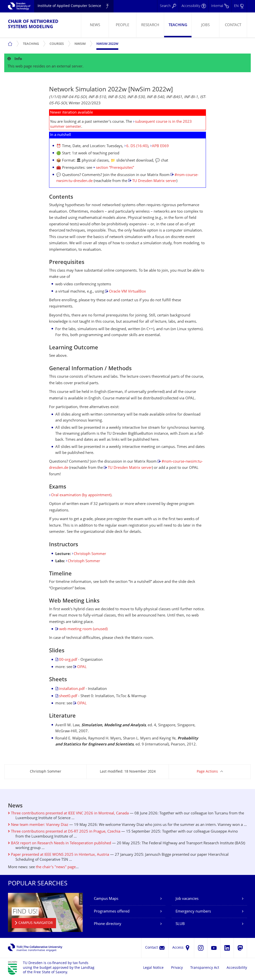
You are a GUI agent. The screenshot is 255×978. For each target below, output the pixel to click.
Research (150, 25)
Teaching (178, 25)
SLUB (180, 924)
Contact (233, 25)
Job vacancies (187, 899)
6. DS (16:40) (137, 146)
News (95, 25)
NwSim (81, 42)
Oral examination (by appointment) (81, 495)
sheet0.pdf (68, 696)
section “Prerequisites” (115, 168)
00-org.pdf (68, 660)
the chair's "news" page (56, 867)
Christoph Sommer (90, 554)
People (122, 25)
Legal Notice (153, 968)
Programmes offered (111, 912)
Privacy (177, 968)
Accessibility (237, 968)
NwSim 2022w (107, 44)
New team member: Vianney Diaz (39, 825)
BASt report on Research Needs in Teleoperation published (60, 843)
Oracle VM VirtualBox (127, 292)
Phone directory (107, 924)
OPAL (82, 667)
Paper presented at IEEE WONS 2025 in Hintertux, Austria (59, 855)
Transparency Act (204, 968)
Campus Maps (106, 899)
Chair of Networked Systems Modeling (33, 24)
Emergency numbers (193, 912)
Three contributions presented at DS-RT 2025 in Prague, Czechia (65, 832)
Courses (58, 42)
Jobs (205, 25)
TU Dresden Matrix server (154, 181)
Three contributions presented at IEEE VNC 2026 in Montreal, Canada (69, 813)
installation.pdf (72, 689)
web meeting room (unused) (83, 629)
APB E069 (160, 146)
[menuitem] (95, 24)
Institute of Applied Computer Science (69, 6)
